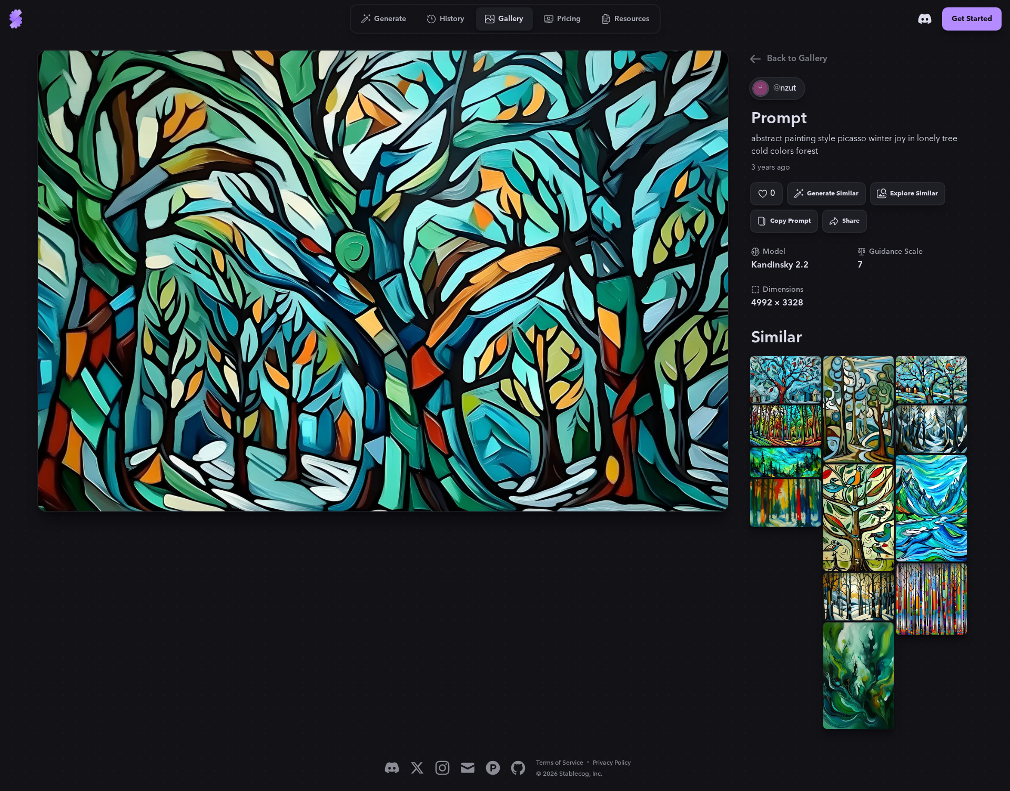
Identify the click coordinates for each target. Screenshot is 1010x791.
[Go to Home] (16, 19)
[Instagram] (442, 767)
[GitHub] (518, 767)
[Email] (467, 767)
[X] (417, 767)
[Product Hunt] (493, 767)
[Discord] (925, 19)
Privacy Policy (612, 762)
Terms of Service (559, 762)
